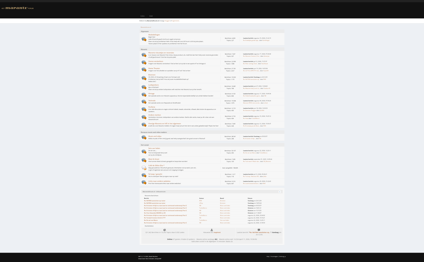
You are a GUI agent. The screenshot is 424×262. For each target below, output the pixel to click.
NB (265, 96)
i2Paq (201, 203)
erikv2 (266, 103)
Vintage (151, 93)
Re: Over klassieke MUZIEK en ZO (155, 213)
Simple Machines (153, 256)
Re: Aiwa (245, 118)
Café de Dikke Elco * (156, 165)
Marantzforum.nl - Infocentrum (154, 192)
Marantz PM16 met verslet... (251, 103)
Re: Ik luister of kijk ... (249, 138)
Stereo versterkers (155, 61)
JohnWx (262, 110)
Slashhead (264, 64)
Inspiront (217, 232)
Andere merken (154, 115)
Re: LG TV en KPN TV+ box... (251, 71)
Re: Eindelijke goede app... (251, 40)
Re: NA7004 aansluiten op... (251, 79)
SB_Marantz (267, 161)
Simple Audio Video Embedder (146, 258)
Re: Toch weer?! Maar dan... (251, 161)
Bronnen (151, 75)
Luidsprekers (153, 85)
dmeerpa (266, 56)
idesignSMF (158, 258)
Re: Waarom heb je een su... (251, 88)
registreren (175, 21)
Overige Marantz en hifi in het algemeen (164, 123)
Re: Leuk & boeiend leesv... (251, 183)
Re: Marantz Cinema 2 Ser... (251, 56)
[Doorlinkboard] (144, 167)
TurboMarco (255, 118)
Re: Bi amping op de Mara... (251, 126)
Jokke (264, 176)
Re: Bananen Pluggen (249, 110)
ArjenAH (266, 71)
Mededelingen (154, 35)
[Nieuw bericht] (144, 39)
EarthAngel (266, 40)
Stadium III (267, 88)
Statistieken (149, 226)
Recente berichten (151, 196)
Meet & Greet (153, 159)
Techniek (151, 100)
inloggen (167, 21)
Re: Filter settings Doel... (250, 64)
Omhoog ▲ (282, 256)
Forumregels (274, 256)
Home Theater (154, 68)
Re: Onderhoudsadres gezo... (252, 96)
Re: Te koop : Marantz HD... (251, 176)
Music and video (154, 136)
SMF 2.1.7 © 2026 (143, 256)
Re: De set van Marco (249, 153)
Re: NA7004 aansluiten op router (154, 201)
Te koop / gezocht (155, 174)
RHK (264, 79)
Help (268, 256)
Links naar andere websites (159, 181)
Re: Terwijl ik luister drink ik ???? (155, 218)
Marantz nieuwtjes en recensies (161, 53)
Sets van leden (154, 148)
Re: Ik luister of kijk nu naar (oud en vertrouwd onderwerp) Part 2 (165, 205)
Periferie (151, 107)
